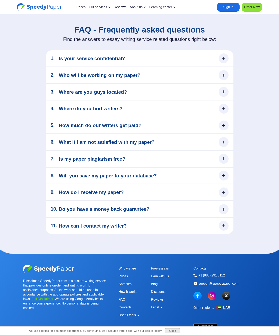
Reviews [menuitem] (120, 7)
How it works (128, 291)
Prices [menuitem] (81, 7)
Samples (125, 284)
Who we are (127, 268)
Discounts (158, 291)
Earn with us (160, 276)
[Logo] (39, 7)
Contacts (125, 307)
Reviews (157, 299)
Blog (154, 284)
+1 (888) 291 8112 (212, 275)
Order (252, 7)
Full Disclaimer (42, 299)
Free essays (160, 268)
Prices (123, 276)
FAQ (122, 299)
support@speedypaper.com (218, 283)
